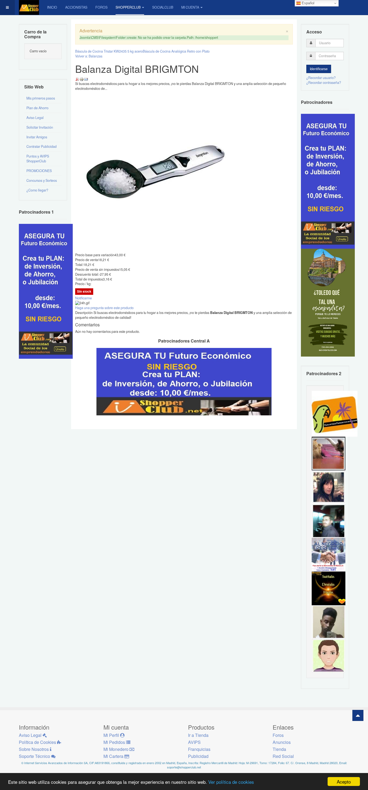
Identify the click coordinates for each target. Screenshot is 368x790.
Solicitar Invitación (39, 127)
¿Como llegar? (37, 190)
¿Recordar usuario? (321, 77)
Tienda (279, 749)
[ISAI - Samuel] (328, 621)
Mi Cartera (113, 756)
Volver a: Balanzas (88, 56)
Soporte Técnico (35, 756)
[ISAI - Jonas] (328, 655)
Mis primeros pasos (40, 98)
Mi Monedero (116, 749)
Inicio (52, 7)
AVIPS (194, 742)
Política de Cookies (38, 742)
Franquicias (199, 749)
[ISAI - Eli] (328, 554)
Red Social (283, 756)
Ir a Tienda (198, 735)
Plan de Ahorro (37, 107)
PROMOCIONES (39, 170)
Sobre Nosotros (34, 749)
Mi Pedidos (114, 742)
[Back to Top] (357, 715)
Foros (101, 7)
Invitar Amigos (36, 137)
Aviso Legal (35, 117)
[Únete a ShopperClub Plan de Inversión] (184, 381)
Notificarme (83, 298)
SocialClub (162, 7)
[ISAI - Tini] (328, 486)
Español (307, 3)
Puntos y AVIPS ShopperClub (37, 158)
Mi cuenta (190, 7)
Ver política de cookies (231, 781)
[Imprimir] (81, 78)
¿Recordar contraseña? (323, 82)
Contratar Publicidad (41, 146)
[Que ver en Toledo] (328, 302)
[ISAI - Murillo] (328, 520)
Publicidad (198, 756)
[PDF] (77, 78)
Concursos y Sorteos (41, 180)
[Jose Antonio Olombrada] (46, 290)
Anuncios (282, 742)
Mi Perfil (111, 735)
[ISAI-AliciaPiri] (328, 453)
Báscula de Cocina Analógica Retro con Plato (176, 51)
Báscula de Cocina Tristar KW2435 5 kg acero (109, 51)
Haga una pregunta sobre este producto (104, 307)
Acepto (344, 781)
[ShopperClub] (29, 7)
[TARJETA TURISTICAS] (334, 413)
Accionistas (76, 7)
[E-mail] (86, 78)
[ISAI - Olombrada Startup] (328, 181)
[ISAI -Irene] (328, 588)
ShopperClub (128, 7)
